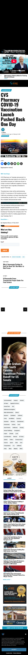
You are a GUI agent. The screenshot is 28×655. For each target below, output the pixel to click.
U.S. (4, 361)
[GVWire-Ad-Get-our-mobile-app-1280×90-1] (14, 203)
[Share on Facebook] (2, 163)
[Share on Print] (11, 163)
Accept (14, 649)
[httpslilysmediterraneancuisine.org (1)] (14, 475)
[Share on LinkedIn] (8, 163)
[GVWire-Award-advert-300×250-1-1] (14, 603)
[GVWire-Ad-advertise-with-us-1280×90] (14, 156)
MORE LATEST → (7, 579)
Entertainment (7, 511)
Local (5, 522)
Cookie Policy (9, 653)
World (4, 78)
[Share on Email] (15, 163)
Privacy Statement (17, 653)
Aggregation (6, 90)
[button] (25, 634)
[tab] (9, 478)
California (6, 559)
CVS (23, 257)
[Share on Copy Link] (21, 163)
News (5, 572)
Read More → (5, 219)
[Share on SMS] (18, 163)
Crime (5, 500)
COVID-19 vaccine (16, 257)
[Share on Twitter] (5, 163)
